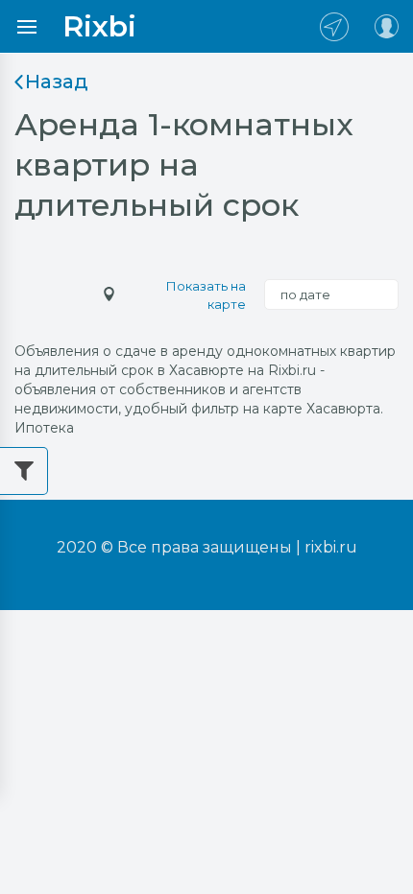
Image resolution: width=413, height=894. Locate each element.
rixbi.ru (330, 547)
